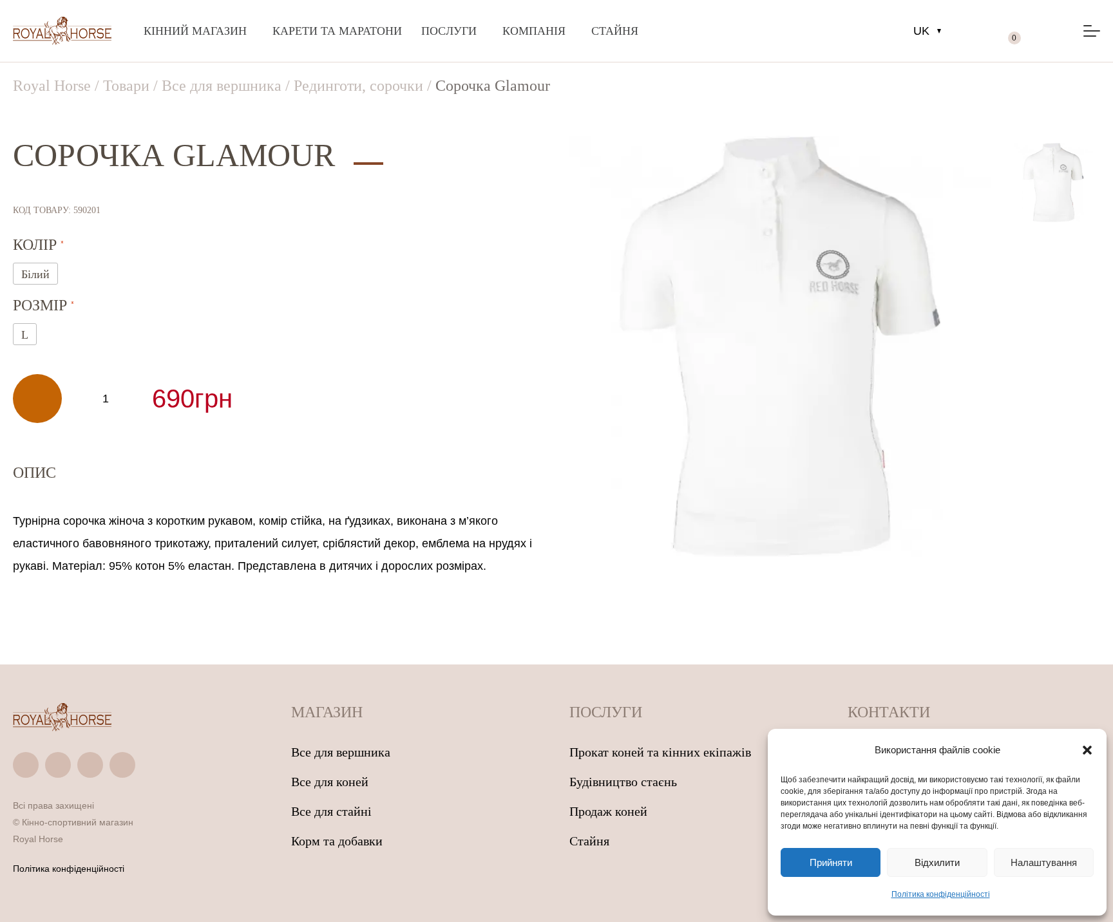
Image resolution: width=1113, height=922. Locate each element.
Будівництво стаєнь (623, 782)
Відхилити (937, 862)
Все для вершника (340, 752)
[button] (1087, 750)
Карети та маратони (337, 30)
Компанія (534, 30)
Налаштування (1044, 862)
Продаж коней (608, 811)
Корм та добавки (337, 841)
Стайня (614, 30)
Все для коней (329, 782)
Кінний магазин (195, 30)
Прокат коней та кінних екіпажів (660, 752)
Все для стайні (331, 811)
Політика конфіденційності (940, 894)
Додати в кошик (37, 398)
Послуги (449, 30)
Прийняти (831, 862)
